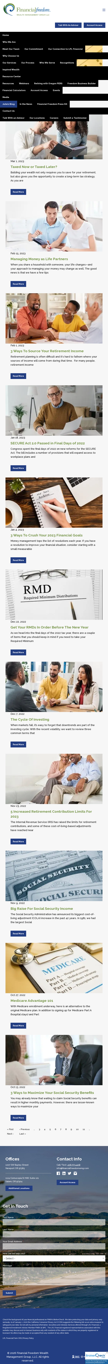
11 (84, 1129)
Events (56, 90)
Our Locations (37, 118)
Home (6, 35)
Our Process (27, 63)
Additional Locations (19, 1188)
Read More (18, 192)
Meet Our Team (11, 49)
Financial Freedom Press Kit (52, 104)
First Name (19, 1217)
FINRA (37, 1328)
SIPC (44, 1328)
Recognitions (67, 63)
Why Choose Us (11, 56)
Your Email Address (23, 1241)
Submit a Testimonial (74, 118)
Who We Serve (47, 63)
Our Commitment (33, 49)
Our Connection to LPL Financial (65, 49)
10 (78, 1129)
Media (6, 97)
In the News (26, 104)
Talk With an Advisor (13, 118)
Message (18, 1265)
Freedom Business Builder (82, 83)
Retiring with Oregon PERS (48, 83)
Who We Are (9, 42)
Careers (54, 118)
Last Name (19, 1229)
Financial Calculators (14, 90)
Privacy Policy (28, 1338)
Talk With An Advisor (68, 25)
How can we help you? (25, 1253)
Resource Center (12, 76)
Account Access (94, 25)
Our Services (9, 63)
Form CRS (18, 1338)
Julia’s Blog (9, 104)
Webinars (24, 83)
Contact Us (9, 111)
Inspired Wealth (11, 69)
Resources (8, 83)
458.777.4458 (73, 1165)
